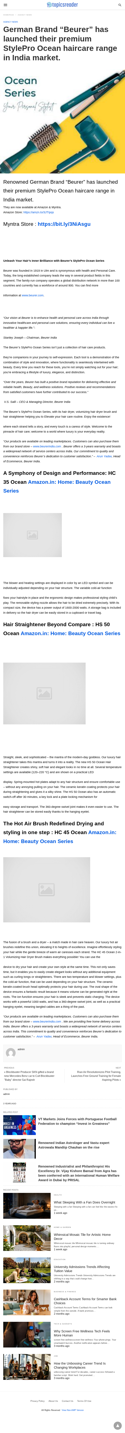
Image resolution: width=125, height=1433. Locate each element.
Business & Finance (65, 1292)
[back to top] (118, 1426)
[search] (120, 5)
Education (60, 1259)
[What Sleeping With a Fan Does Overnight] (27, 1206)
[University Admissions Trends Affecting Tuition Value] (27, 1270)
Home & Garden (62, 1227)
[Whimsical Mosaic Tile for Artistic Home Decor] (27, 1238)
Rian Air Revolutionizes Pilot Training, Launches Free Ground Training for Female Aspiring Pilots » (96, 1076)
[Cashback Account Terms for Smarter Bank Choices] (27, 1302)
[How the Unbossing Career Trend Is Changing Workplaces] (27, 1367)
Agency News (25, 15)
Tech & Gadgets (63, 1324)
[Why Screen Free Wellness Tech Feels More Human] (27, 1334)
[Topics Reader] (62, 5)
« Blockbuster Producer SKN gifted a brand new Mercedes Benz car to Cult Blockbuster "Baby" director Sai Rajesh (29, 1076)
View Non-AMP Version (73, 1410)
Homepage (8, 15)
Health (58, 1195)
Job (56, 1356)
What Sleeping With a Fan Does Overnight (84, 1202)
